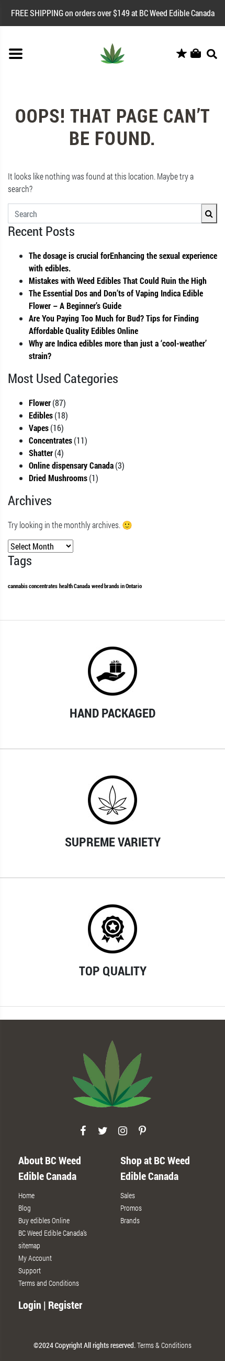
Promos (131, 1208)
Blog (24, 1208)
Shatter (41, 452)
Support (29, 1270)
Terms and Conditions (48, 1283)
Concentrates (50, 440)
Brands (130, 1220)
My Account (35, 1258)
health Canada (74, 586)
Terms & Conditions (164, 1345)
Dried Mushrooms (58, 477)
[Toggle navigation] (16, 54)
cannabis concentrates (33, 586)
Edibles (41, 415)
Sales (127, 1195)
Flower (40, 402)
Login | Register (50, 1304)
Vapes (39, 427)
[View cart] (195, 53)
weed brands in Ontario (117, 586)
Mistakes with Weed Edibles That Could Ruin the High (118, 280)
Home (26, 1195)
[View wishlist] (181, 53)
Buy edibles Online (44, 1220)
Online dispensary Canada (71, 465)
